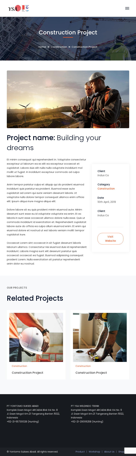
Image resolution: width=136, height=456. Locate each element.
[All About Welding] (18, 8)
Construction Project (27, 373)
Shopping (123, 451)
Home (42, 47)
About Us (109, 451)
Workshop (94, 451)
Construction (59, 47)
